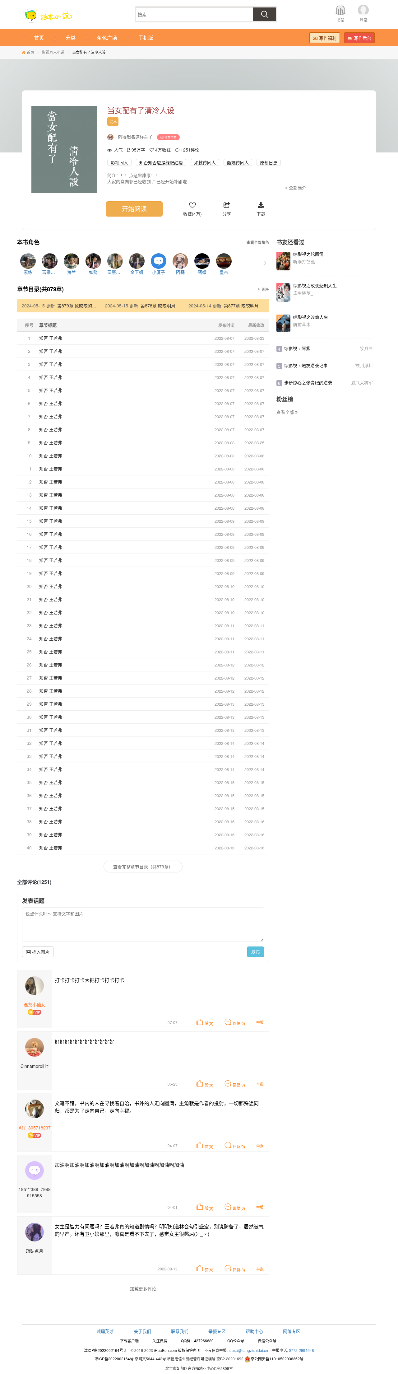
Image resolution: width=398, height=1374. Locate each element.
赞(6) (209, 1269)
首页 (30, 52)
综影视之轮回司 (308, 254)
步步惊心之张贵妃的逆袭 (308, 382)
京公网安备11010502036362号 (277, 1358)
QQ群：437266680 (197, 1340)
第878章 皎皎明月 (158, 305)
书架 (340, 20)
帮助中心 (254, 1331)
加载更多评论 (143, 1288)
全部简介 (297, 188)
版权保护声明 (189, 1350)
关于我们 (142, 1331)
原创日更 (268, 162)
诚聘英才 (105, 1331)
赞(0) (209, 1023)
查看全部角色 (258, 243)
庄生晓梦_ (303, 293)
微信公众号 (267, 1340)
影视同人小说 (53, 52)
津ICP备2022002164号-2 (105, 1350)
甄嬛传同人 (238, 162)
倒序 (265, 289)
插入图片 (40, 952)
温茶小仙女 (34, 1004)
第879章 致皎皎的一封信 (81, 305)
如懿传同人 (205, 162)
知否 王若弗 (50, 338)
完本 (113, 121)
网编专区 (291, 1331)
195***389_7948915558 (35, 1192)
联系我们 (179, 1331)
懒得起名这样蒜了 (135, 136)
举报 (260, 1022)
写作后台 (362, 38)
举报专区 (217, 1331)
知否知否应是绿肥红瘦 (161, 162)
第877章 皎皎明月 (241, 305)
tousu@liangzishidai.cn (248, 1350)
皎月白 (366, 348)
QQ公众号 (235, 1340)
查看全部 (285, 412)
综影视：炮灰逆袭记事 (306, 365)
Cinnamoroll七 (35, 1066)
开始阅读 (134, 208)
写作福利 (327, 38)
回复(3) (239, 1269)
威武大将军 (362, 382)
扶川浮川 (364, 365)
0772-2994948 (301, 1350)
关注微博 (159, 1340)
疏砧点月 (34, 1251)
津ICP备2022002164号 (114, 1358)
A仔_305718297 (35, 1127)
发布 (255, 952)
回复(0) (239, 1023)
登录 (363, 20)
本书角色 (28, 242)
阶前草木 (302, 324)
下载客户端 (129, 1340)
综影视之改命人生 (310, 317)
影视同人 (119, 162)
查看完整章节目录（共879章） (143, 866)
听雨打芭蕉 (304, 261)
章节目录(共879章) (40, 289)
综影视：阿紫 (297, 348)
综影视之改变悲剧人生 (315, 285)
